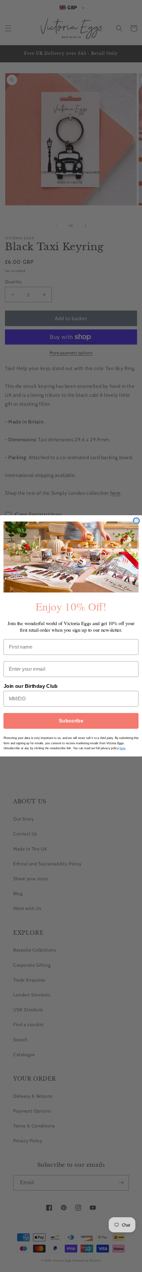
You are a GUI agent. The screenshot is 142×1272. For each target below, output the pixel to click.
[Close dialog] (136, 521)
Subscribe (71, 720)
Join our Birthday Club (31, 686)
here (122, 748)
